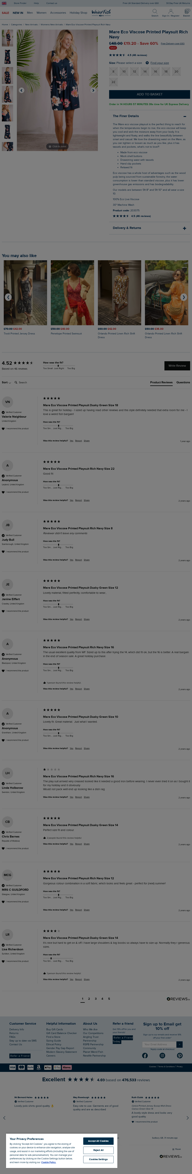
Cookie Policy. (48, 1162)
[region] (61, 1150)
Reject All (98, 1150)
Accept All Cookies (98, 1141)
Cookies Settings (98, 1159)
